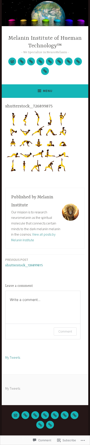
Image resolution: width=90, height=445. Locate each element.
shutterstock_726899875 (24, 262)
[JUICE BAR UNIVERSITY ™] (64, 415)
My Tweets (12, 357)
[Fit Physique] (68, 61)
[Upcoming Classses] (40, 61)
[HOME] (15, 415)
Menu (47, 91)
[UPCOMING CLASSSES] (45, 415)
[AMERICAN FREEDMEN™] (50, 425)
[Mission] (78, 61)
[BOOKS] (55, 415)
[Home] (12, 61)
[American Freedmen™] (45, 71)
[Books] (50, 61)
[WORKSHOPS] (31, 61)
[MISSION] (40, 425)
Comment (65, 331)
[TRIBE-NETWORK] (21, 61)
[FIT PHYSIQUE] (74, 415)
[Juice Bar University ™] (59, 61)
